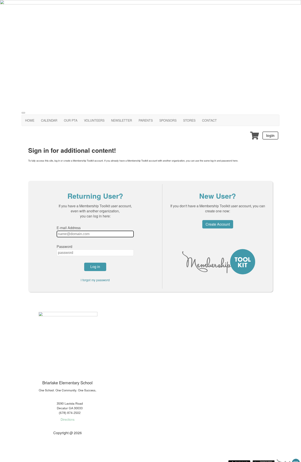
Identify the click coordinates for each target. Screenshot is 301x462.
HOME (29, 120)
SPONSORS (168, 120)
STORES (189, 120)
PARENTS (146, 120)
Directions (67, 419)
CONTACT (209, 120)
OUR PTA (70, 120)
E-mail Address (69, 227)
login (270, 135)
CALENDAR (49, 120)
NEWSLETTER (121, 120)
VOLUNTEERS (94, 120)
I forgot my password (95, 280)
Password (64, 246)
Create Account (218, 224)
